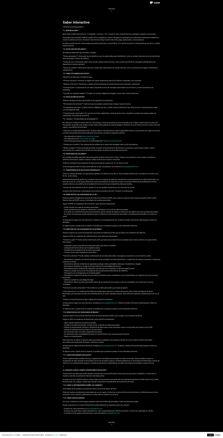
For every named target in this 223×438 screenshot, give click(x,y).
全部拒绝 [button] (217, 435)
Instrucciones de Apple (87, 139)
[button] (111, 11)
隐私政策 (55, 435)
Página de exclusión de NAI (112, 141)
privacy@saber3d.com (130, 166)
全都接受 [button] (210, 435)
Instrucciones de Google (90, 136)
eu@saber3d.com (113, 413)
